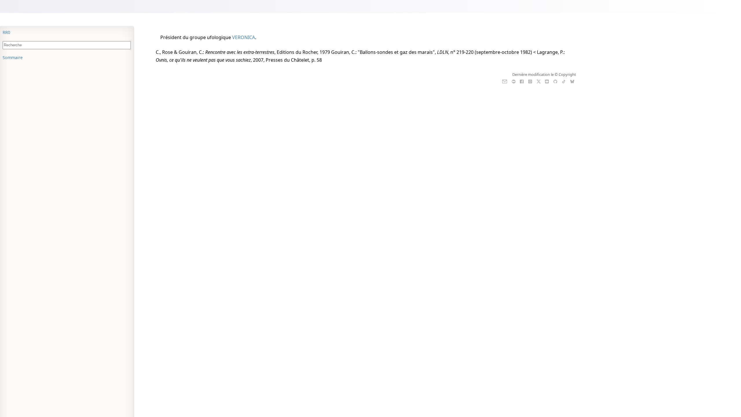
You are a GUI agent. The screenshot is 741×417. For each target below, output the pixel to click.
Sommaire (13, 57)
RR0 (6, 32)
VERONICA (243, 37)
